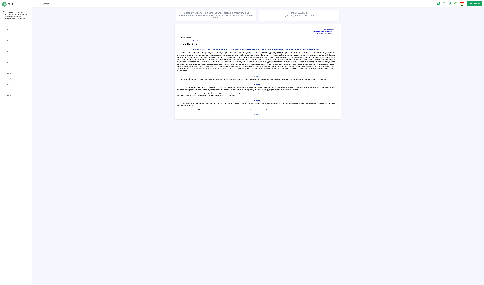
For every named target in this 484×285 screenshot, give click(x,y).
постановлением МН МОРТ (323, 31)
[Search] (112, 3)
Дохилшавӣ (475, 4)
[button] (438, 3)
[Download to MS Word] (444, 3)
